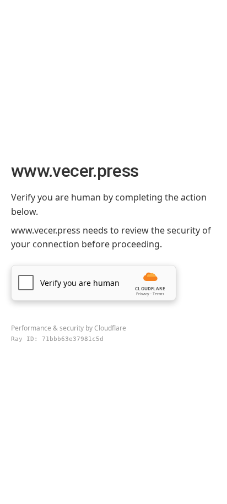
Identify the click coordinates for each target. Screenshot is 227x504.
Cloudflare (110, 328)
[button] (93, 283)
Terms (158, 293)
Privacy (142, 293)
